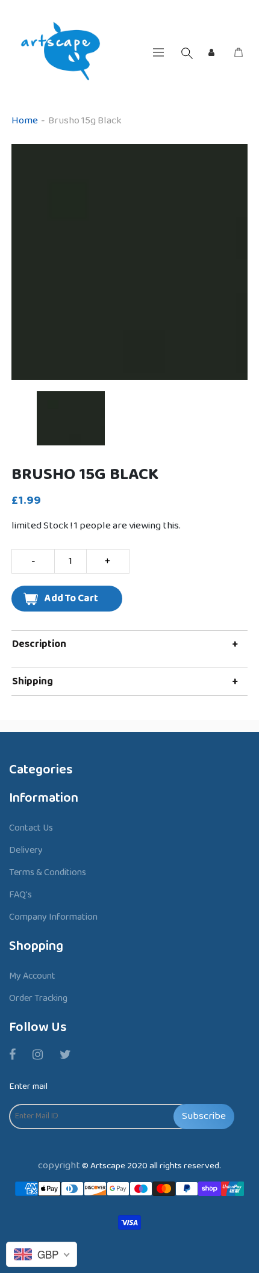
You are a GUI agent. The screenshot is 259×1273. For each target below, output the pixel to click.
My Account (32, 976)
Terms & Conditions (47, 872)
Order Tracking (38, 998)
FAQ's (20, 895)
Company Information (53, 917)
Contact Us (31, 828)
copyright (59, 1165)
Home (24, 121)
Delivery (26, 850)
